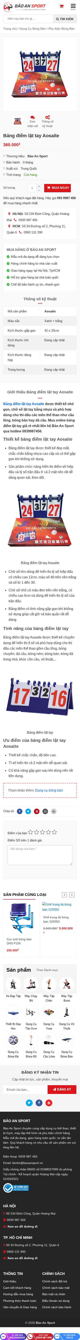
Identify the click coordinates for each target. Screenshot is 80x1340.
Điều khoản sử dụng (56, 1300)
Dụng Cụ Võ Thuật (66, 1025)
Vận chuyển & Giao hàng (20, 1307)
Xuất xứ (11, 168)
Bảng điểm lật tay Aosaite (23, 404)
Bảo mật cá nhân (53, 1294)
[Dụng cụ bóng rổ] (31, 1040)
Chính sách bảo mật (56, 1287)
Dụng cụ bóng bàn (49, 790)
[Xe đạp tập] (13, 984)
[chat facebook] (13, 1336)
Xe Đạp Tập (13, 996)
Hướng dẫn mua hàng (18, 1294)
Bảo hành (12, 162)
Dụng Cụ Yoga (49, 1025)
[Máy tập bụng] (66, 984)
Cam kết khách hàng (17, 1287)
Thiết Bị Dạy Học (13, 1025)
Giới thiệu (9, 1281)
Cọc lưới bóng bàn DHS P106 (19, 941)
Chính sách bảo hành (56, 1307)
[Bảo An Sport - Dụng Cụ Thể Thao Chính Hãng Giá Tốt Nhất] (24, 7)
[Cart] (63, 6)
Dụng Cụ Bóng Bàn (67, 1053)
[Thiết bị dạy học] (13, 1012)
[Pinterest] (36, 811)
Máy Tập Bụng (66, 998)
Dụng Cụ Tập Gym (31, 1025)
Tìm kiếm (66, 19)
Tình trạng (13, 174)
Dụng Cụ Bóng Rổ (31, 1053)
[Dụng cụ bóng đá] (13, 1040)
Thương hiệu (15, 156)
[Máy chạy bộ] (31, 984)
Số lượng (9, 187)
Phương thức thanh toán (19, 1300)
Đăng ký (63, 1089)
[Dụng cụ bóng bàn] (66, 1040)
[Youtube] (49, 1102)
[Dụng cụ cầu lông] (48, 1040)
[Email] (44, 811)
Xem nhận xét (32, 124)
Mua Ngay (60, 188)
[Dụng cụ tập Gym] (31, 1012)
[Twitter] (27, 811)
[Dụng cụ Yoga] (48, 1012)
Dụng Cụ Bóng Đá (13, 1053)
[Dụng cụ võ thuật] (66, 1012)
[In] (53, 811)
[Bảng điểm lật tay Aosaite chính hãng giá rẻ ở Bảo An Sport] (40, 74)
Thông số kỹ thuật (47, 124)
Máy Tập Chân (49, 998)
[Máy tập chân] (48, 984)
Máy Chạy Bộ (31, 998)
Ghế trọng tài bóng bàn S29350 (56, 919)
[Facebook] (19, 811)
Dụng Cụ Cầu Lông (49, 1053)
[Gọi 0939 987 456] (40, 1336)
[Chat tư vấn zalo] (66, 1336)
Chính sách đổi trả (54, 1281)
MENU (73, 10)
